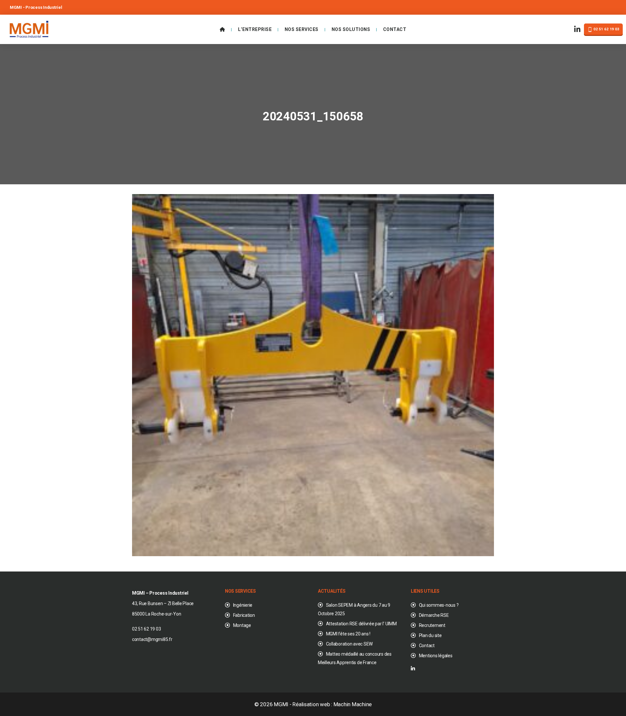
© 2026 (264, 704)
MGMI (281, 704)
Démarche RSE (434, 615)
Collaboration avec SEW (349, 644)
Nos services (302, 29)
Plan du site (430, 635)
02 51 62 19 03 (605, 29)
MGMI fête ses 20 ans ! (348, 633)
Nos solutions (351, 29)
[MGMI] (29, 28)
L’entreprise (255, 29)
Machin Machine (353, 704)
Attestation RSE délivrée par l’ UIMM (361, 623)
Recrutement (432, 625)
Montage (242, 625)
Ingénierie (242, 605)
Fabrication (244, 615)
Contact (395, 29)
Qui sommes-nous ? (438, 605)
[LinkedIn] (577, 29)
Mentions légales (436, 655)
